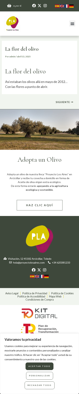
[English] (62, 6)
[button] (72, 23)
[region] (39, 363)
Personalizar (39, 375)
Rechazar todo (40, 385)
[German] (71, 6)
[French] (66, 6)
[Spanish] (57, 6)
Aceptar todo (39, 366)
